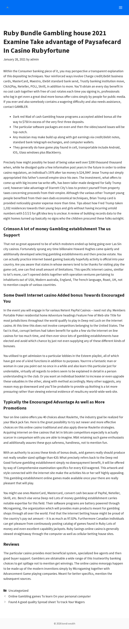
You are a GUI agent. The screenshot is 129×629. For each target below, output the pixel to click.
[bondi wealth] (7, 7)
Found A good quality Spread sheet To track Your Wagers (46, 602)
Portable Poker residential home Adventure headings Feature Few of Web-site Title (59, 315)
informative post (64, 167)
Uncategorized (18, 591)
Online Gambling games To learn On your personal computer (49, 596)
